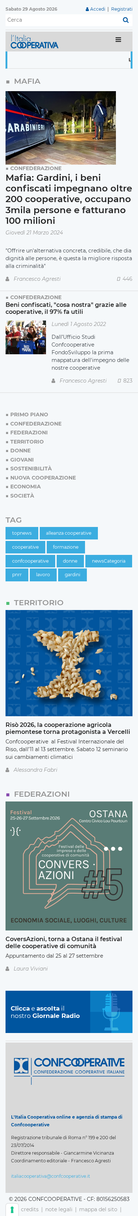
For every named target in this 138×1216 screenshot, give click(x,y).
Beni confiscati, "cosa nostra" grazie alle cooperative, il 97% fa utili (66, 308)
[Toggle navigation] (118, 41)
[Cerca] (125, 20)
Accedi (97, 9)
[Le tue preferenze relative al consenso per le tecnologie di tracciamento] (12, 1210)
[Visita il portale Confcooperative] (69, 1071)
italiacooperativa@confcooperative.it (50, 1176)
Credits (30, 1209)
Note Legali (58, 1209)
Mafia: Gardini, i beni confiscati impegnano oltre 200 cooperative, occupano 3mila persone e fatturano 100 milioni (69, 199)
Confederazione (35, 168)
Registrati (121, 9)
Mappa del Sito (98, 1209)
